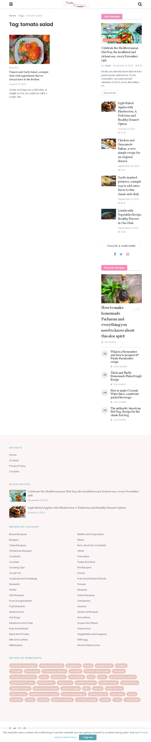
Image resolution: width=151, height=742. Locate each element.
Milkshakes (15, 645)
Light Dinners (114, 688)
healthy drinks (108, 682)
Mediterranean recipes (44, 694)
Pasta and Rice (86, 562)
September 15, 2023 (128, 199)
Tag (21, 15)
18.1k (122, 203)
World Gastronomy (88, 645)
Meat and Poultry (19, 634)
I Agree (88, 737)
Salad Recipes (86, 595)
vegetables (132, 699)
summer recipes (86, 699)
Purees (81, 584)
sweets (105, 699)
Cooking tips (17, 567)
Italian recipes (70, 688)
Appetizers (73, 665)
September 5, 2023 (128, 228)
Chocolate (32, 671)
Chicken (16, 671)
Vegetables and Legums (92, 634)
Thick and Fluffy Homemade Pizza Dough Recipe (126, 376)
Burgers (14, 540)
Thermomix (84, 628)
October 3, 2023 (126, 128)
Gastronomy (112, 40)
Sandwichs (83, 601)
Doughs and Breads (23, 677)
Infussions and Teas (21, 623)
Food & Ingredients (20, 601)
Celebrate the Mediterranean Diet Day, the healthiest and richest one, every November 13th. (119, 54)
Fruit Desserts (17, 606)
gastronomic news (22, 682)
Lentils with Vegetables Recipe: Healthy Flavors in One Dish (130, 217)
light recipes (18, 694)
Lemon (98, 688)
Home (12, 15)
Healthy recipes (20, 688)
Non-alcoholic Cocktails (91, 545)
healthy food (129, 682)
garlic (102, 677)
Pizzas (81, 573)
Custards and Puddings (23, 578)
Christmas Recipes (20, 551)
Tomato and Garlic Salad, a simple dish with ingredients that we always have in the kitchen (28, 75)
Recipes (14, 68)
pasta (132, 694)
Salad (30, 699)
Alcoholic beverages (23, 665)
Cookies (14, 471)
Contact (14, 460)
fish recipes (76, 677)
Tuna (117, 699)
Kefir (86, 688)
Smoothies (83, 617)
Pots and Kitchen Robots (91, 578)
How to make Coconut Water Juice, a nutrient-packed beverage (125, 394)
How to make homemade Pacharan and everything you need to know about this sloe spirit (117, 322)
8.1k (139, 65)
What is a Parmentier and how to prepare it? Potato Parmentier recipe (124, 357)
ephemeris (58, 677)
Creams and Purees (97, 671)
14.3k (123, 231)
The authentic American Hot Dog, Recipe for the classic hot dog (125, 412)
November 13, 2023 (123, 65)
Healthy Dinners (85, 682)
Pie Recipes (84, 567)
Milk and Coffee (18, 639)
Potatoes (16, 699)
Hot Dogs (14, 617)
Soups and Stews (87, 623)
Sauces (81, 606)
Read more (110, 93)
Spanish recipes (62, 699)
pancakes (117, 694)
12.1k (122, 169)
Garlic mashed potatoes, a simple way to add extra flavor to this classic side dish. (129, 186)
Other (80, 551)
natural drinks (98, 694)
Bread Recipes (18, 534)
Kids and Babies (18, 628)
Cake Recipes (17, 545)
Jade (108, 65)
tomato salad (34, 15)
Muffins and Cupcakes (90, 534)
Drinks (12, 589)
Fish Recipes (16, 595)
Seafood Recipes (87, 612)
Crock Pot (15, 573)
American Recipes (52, 665)
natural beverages (73, 694)
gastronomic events (123, 677)
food (91, 677)
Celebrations (104, 665)
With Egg (82, 639)
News (80, 540)
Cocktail (75, 671)
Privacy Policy (17, 466)
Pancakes (83, 556)
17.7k (123, 132)
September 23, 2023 (128, 166)
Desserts (14, 584)
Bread (88, 665)
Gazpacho (65, 682)
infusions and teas (45, 688)
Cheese (121, 665)
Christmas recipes (54, 671)
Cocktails (14, 556)
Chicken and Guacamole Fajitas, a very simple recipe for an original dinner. (129, 151)
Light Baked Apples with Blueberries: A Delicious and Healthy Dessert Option (128, 113)
